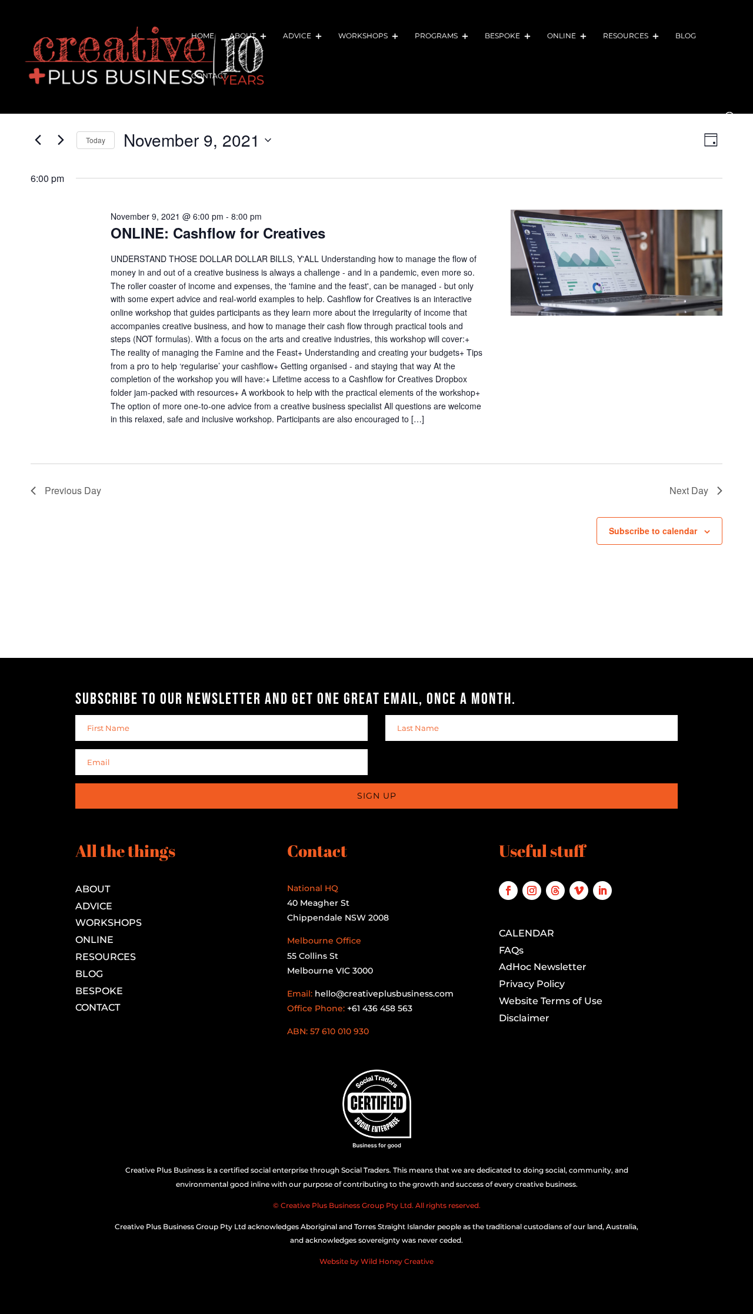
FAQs (511, 950)
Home (202, 36)
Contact (209, 76)
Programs (436, 36)
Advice (297, 36)
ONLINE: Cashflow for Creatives (218, 233)
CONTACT (97, 1007)
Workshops (363, 36)
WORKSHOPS (108, 922)
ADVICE (93, 906)
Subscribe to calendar (653, 531)
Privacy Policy (532, 983)
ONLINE (94, 939)
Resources (625, 36)
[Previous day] (38, 140)
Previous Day (73, 490)
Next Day (688, 490)
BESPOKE (99, 991)
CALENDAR (526, 933)
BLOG (89, 973)
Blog (685, 36)
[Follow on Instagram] (531, 890)
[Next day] (61, 140)
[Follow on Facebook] (508, 890)
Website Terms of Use (550, 1001)
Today (95, 140)
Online (561, 36)
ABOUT (92, 889)
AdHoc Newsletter (543, 966)
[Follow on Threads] (555, 890)
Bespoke (502, 36)
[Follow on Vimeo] (578, 890)
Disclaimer (524, 1018)
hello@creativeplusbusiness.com (383, 993)
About (242, 36)
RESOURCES (105, 956)
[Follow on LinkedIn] (602, 890)
